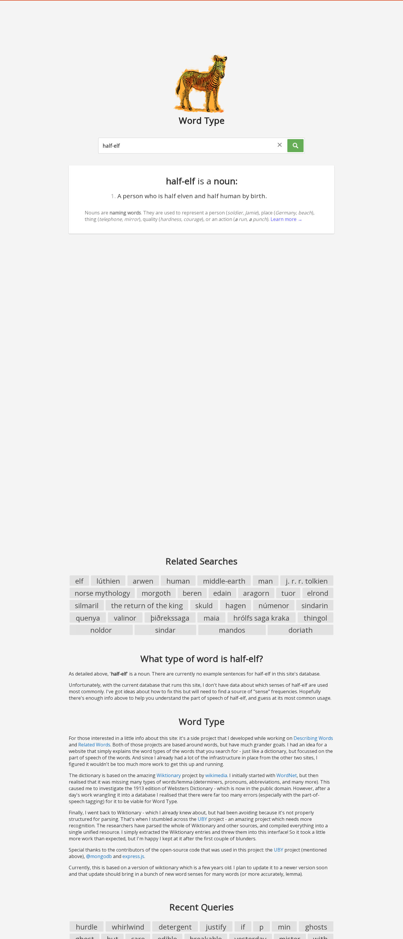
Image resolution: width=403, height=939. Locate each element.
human (178, 581)
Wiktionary (169, 775)
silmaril (87, 605)
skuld (204, 605)
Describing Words (313, 738)
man (265, 581)
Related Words (94, 744)
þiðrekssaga (169, 618)
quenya (88, 618)
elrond (317, 593)
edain (222, 593)
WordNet (286, 775)
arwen (143, 581)
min (284, 927)
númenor (273, 605)
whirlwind (128, 927)
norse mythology (102, 593)
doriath (301, 630)
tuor (288, 593)
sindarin (315, 605)
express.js (133, 856)
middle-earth (224, 581)
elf (79, 581)
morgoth (156, 593)
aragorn (256, 593)
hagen (235, 605)
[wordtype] (201, 83)
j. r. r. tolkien (307, 581)
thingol (315, 618)
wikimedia (216, 775)
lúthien (108, 581)
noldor (101, 630)
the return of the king (147, 605)
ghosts (316, 927)
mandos (232, 630)
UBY (202, 819)
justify (216, 927)
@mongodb (99, 856)
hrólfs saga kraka (261, 618)
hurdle (86, 927)
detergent (175, 927)
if (243, 927)
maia (211, 618)
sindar (165, 630)
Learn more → (286, 219)
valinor (125, 618)
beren (192, 593)
